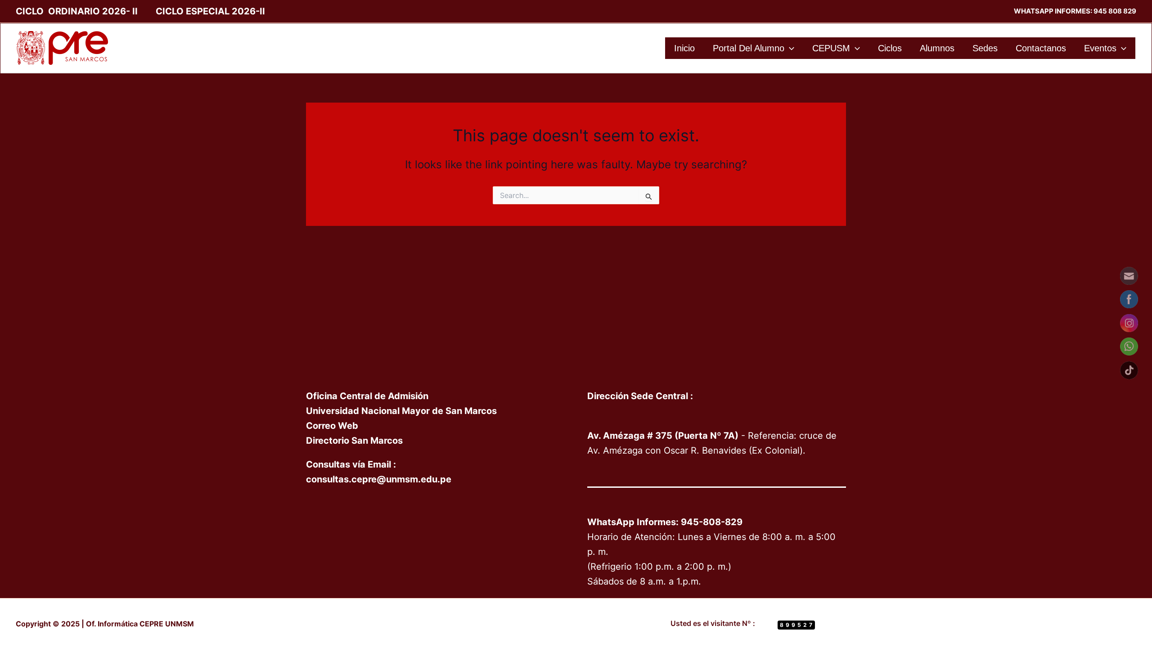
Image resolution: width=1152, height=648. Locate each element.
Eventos (1100, 48)
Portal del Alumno (748, 48)
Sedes (985, 48)
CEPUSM (831, 48)
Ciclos (890, 48)
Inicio (684, 48)
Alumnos (937, 48)
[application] (789, 48)
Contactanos (1041, 48)
